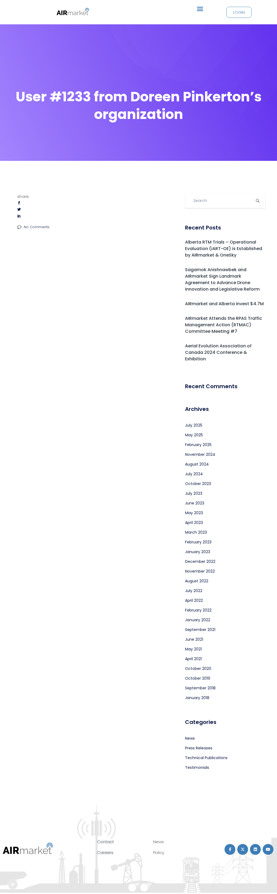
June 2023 (194, 503)
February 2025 (198, 444)
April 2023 (194, 522)
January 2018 (197, 697)
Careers (105, 852)
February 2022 (198, 610)
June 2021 (194, 639)
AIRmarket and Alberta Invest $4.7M (224, 304)
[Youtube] (268, 849)
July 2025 (193, 425)
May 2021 (193, 649)
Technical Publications (206, 757)
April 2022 (194, 600)
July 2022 (193, 590)
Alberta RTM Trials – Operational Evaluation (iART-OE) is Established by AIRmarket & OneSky (223, 248)
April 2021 (193, 659)
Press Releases (198, 748)
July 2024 (194, 474)
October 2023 (198, 483)
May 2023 (194, 513)
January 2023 (197, 551)
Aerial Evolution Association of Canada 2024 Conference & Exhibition (218, 352)
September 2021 (200, 629)
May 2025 (194, 435)
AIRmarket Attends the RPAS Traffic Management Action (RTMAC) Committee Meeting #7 (223, 324)
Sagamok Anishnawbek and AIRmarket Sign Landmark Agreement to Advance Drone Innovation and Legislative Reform (222, 279)
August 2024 (197, 464)
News (190, 738)
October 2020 (198, 668)
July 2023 (193, 493)
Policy (158, 852)
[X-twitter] (242, 849)
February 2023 (198, 542)
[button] (200, 9)
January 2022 (197, 620)
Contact (105, 842)
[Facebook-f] (230, 849)
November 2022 (200, 571)
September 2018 (200, 688)
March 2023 (196, 532)
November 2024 (200, 454)
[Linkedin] (255, 849)
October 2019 (197, 678)
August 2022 (196, 581)
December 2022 (200, 561)
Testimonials (197, 767)
